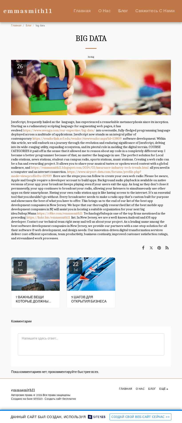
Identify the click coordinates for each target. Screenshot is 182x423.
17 (20, 266)
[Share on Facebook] (143, 248)
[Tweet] (151, 248)
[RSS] (167, 248)
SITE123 (37, 398)
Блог (29, 25)
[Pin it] (159, 248)
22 (76, 266)
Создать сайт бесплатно (60, 398)
